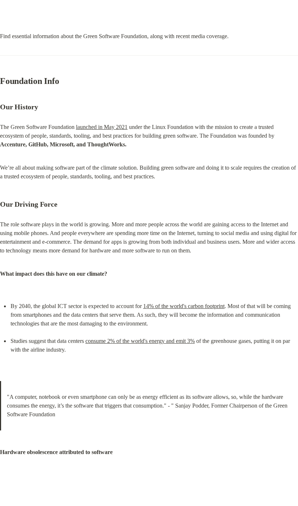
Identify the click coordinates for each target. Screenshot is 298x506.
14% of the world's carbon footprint (184, 306)
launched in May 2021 (102, 127)
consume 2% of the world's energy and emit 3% (140, 341)
